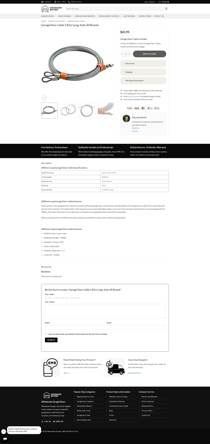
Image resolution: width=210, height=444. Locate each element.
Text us (66, 373)
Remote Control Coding (118, 397)
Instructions (145, 16)
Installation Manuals (117, 401)
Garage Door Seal (83, 415)
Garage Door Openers (85, 401)
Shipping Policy (134, 373)
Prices (111, 415)
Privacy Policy (147, 411)
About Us (112, 420)
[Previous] (46, 64)
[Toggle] (123, 64)
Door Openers (64, 16)
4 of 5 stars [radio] (64, 297)
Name (48, 323)
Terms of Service (148, 401)
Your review (50, 302)
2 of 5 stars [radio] (50, 297)
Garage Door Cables (76, 21)
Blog (111, 411)
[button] (149, 1)
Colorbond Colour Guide (118, 406)
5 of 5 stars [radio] (74, 297)
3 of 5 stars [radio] (56, 297)
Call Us (135, 131)
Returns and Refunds (149, 397)
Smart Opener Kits (84, 420)
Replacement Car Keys (109, 16)
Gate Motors (129, 16)
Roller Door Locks (84, 411)
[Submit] (166, 9)
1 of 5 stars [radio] (45, 297)
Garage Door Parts (56, 21)
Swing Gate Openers (84, 406)
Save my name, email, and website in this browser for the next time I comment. (78, 334)
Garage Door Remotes (85, 16)
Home (43, 21)
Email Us (135, 128)
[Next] (109, 64)
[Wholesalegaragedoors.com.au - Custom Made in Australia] (51, 8)
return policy (131, 96)
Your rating (50, 294)
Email (109, 323)
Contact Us (159, 16)
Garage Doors (47, 16)
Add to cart (149, 54)
